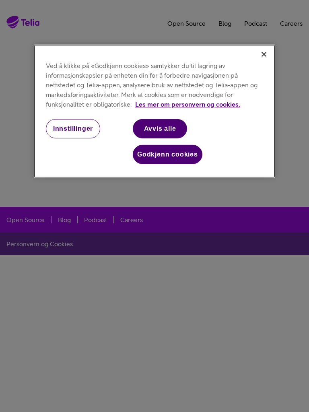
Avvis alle (160, 128)
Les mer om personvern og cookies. (187, 103)
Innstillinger (73, 128)
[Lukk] (264, 54)
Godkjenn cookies (167, 154)
